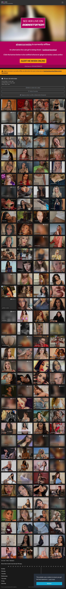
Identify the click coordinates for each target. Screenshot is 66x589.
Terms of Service (32, 587)
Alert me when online (33, 61)
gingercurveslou (24, 44)
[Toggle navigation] (62, 2)
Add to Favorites (34, 91)
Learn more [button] (51, 579)
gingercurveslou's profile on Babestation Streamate (34, 95)
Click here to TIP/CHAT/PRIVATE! (33, 66)
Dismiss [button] (49, 583)
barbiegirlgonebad (50, 50)
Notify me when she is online (33, 87)
